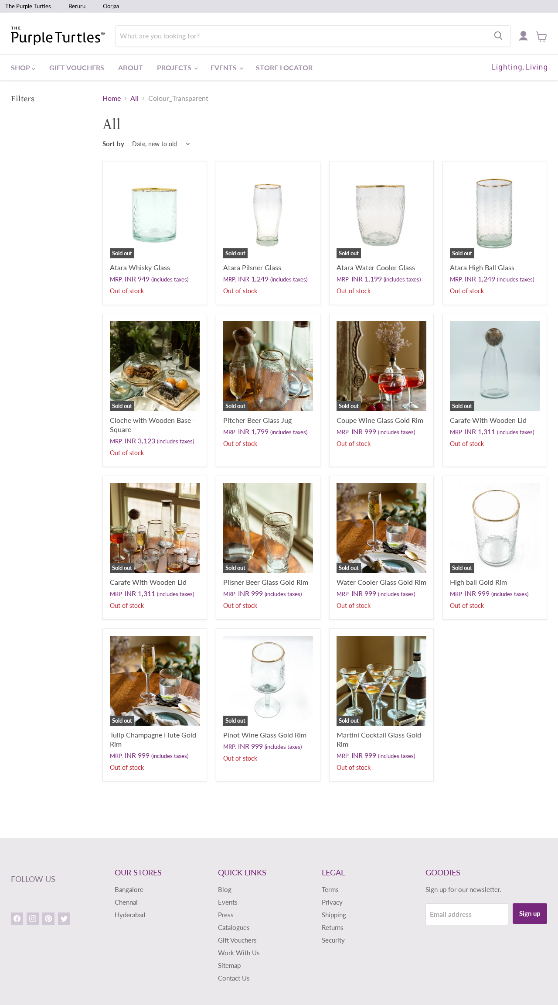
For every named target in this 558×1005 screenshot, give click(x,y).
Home (111, 98)
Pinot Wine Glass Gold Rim (264, 735)
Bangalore (129, 889)
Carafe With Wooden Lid (488, 420)
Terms (330, 889)
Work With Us (239, 953)
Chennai (126, 902)
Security (333, 940)
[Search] (498, 36)
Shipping (334, 915)
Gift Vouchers (76, 67)
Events (224, 67)
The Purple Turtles (28, 6)
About (130, 67)
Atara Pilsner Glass (252, 267)
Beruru (76, 6)
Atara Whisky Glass (140, 267)
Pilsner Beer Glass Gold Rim (265, 582)
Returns (333, 927)
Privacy (332, 902)
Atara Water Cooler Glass (376, 267)
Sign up (530, 913)
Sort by (113, 143)
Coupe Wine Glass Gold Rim (380, 420)
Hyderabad (130, 915)
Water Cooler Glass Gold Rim (381, 582)
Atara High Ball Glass (482, 267)
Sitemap (229, 965)
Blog (224, 889)
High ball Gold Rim (478, 582)
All (134, 98)
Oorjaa (111, 6)
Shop (21, 67)
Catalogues (234, 927)
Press (226, 915)
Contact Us (234, 978)
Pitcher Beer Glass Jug (257, 420)
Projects (175, 67)
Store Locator (284, 67)
